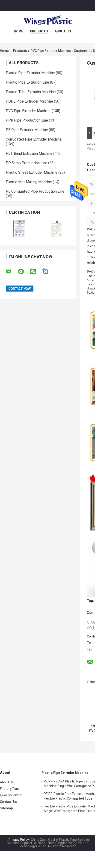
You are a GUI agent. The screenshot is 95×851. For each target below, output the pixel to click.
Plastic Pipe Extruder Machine (30, 73)
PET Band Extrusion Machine (29, 153)
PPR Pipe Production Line (27, 120)
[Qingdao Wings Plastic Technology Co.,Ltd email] (11, 271)
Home (18, 31)
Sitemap (6, 808)
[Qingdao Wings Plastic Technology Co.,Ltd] (47, 21)
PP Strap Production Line (26, 163)
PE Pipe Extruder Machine (27, 130)
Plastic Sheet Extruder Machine (31, 172)
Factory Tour (9, 789)
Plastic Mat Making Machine (29, 182)
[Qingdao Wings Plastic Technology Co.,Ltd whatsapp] (24, 271)
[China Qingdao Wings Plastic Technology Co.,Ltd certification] (19, 228)
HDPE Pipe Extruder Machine (29, 101)
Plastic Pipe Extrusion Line (27, 82)
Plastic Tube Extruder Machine (31, 92)
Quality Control (11, 795)
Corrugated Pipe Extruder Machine (34, 139)
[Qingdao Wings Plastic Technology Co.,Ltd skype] (48, 271)
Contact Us (8, 802)
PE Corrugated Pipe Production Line (35, 191)
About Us (63, 31)
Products (39, 31)
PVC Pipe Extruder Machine (51, 51)
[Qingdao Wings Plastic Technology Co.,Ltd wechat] (36, 271)
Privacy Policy (19, 840)
